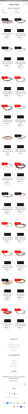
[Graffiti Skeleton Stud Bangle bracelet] (20, 283)
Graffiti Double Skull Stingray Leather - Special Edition (7, 151)
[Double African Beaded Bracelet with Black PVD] (7, 108)
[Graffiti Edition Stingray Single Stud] (7, 312)
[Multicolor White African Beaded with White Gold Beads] (20, 108)
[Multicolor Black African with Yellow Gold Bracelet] (20, 196)
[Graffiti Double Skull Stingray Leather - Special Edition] (7, 138)
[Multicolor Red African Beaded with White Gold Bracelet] (20, 50)
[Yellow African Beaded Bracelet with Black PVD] (20, 138)
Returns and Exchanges (14, 346)
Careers (14, 362)
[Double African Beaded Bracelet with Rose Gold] (20, 80)
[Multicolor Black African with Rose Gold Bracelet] (7, 50)
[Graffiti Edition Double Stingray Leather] (20, 166)
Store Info (14, 364)
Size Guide (14, 350)
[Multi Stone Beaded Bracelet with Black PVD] (7, 80)
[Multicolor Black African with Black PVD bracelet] (20, 22)
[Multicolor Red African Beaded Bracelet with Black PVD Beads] (7, 196)
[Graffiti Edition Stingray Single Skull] (20, 254)
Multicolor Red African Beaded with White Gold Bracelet (20, 63)
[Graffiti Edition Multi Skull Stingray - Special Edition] (20, 226)
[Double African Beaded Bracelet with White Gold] (20, 312)
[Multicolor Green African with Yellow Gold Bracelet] (7, 226)
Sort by (16, 9)
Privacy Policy (14, 366)
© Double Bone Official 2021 (13, 397)
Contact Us (14, 348)
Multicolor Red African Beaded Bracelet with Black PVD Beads (7, 209)
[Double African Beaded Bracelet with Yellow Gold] (7, 254)
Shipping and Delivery (14, 344)
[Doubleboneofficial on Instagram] (11, 393)
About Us (14, 360)
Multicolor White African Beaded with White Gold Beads (20, 122)
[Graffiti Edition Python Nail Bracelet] (7, 22)
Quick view (7, 30)
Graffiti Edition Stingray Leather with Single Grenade (8, 296)
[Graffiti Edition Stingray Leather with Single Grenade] (7, 283)
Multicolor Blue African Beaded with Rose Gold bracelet (7, 179)
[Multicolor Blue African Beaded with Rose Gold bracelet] (7, 166)
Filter (3, 9)
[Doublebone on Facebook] (9, 393)
